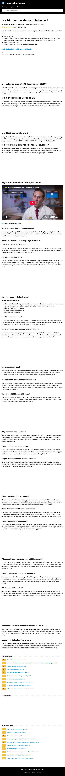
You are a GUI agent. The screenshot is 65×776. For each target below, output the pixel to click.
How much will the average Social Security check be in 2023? (23, 742)
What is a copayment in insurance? (16, 732)
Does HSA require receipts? (14, 735)
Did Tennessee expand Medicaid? (16, 669)
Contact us (20, 7)
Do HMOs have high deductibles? (16, 679)
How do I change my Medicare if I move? (18, 672)
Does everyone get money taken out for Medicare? (20, 739)
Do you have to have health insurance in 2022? (19, 682)
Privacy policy (36, 773)
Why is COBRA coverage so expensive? (17, 729)
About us (27, 773)
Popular (12, 7)
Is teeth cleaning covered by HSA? (16, 748)
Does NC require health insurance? (16, 659)
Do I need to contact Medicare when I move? (19, 685)
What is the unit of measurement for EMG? (18, 745)
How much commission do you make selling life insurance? (22, 752)
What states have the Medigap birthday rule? (19, 676)
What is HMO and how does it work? (16, 666)
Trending (4, 7)
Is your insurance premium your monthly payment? (20, 758)
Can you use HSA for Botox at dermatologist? (19, 755)
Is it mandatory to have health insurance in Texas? (20, 688)
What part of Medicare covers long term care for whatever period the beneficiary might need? (32, 663)
